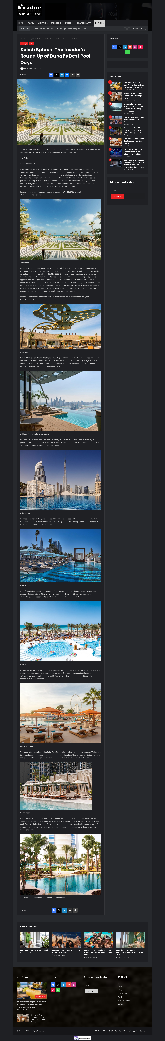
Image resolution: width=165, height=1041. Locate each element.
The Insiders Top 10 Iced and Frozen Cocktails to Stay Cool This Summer (134, 85)
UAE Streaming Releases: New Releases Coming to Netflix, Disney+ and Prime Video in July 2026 (134, 163)
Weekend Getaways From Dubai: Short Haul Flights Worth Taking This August (133, 107)
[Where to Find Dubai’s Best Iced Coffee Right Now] (116, 96)
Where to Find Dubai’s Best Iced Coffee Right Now (133, 95)
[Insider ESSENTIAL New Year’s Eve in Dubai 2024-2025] (66, 940)
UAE (31, 44)
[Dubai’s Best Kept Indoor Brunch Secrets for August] (116, 120)
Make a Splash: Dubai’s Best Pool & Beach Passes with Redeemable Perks (98, 952)
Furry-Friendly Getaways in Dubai (34, 950)
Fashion (68, 23)
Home (24, 39)
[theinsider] (29, 9)
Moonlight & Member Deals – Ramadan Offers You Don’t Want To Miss (129, 952)
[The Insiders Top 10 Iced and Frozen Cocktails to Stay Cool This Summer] (116, 86)
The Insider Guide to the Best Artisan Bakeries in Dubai (134, 141)
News (20, 23)
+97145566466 (68, 192)
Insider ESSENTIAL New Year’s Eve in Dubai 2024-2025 (66, 951)
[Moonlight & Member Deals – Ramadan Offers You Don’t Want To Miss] (130, 940)
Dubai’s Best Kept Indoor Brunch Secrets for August (134, 119)
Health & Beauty (84, 23)
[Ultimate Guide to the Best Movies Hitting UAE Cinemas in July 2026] (116, 152)
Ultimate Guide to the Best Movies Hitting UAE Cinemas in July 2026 (133, 151)
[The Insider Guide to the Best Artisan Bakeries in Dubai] (116, 142)
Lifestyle (42, 23)
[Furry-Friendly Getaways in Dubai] (34, 940)
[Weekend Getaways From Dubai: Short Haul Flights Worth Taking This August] (116, 107)
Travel (31, 23)
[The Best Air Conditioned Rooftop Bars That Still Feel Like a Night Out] (116, 131)
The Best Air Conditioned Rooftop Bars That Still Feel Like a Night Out (55, 29)
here (54, 192)
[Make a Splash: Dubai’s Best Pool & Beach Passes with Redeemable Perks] (98, 940)
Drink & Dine (56, 23)
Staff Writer (28, 68)
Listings (98, 23)
